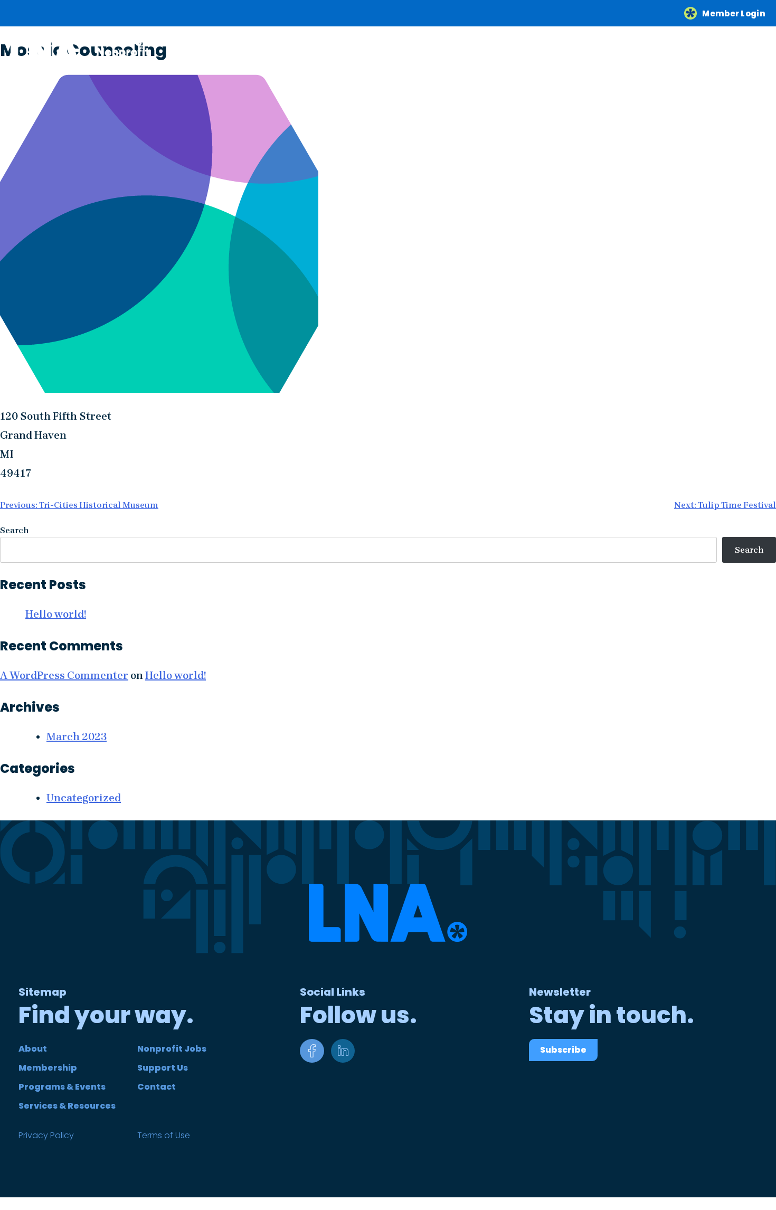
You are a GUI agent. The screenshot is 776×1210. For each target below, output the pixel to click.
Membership (47, 1068)
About (32, 1049)
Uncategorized (83, 798)
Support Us (162, 1068)
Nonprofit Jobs (171, 1049)
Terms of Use (163, 1135)
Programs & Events (62, 1087)
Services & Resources (67, 1106)
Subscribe (563, 1050)
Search (14, 530)
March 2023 (76, 737)
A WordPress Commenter (64, 675)
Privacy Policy (46, 1135)
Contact (156, 1087)
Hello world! (55, 614)
